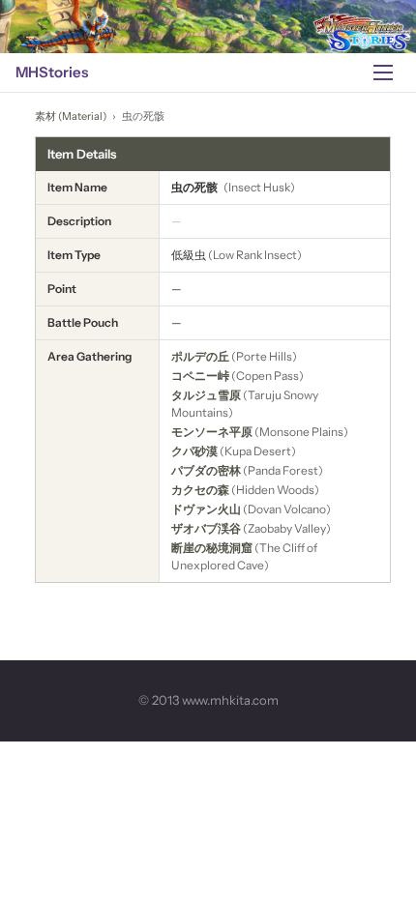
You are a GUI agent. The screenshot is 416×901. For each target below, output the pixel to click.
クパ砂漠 (194, 451)
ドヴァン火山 (206, 509)
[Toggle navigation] (383, 72)
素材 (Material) (70, 116)
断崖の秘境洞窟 (212, 547)
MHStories (51, 72)
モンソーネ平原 (212, 431)
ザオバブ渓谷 (206, 528)
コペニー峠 (200, 375)
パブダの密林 (206, 470)
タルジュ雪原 (206, 395)
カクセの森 (200, 489)
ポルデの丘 (200, 356)
